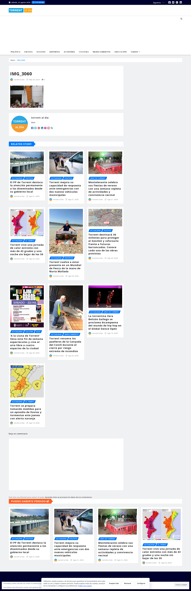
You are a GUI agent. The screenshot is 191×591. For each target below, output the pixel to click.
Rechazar (127, 583)
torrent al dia (19, 79)
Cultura (84, 52)
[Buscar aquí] (181, 19)
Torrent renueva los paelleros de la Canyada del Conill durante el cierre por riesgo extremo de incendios (65, 345)
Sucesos (41, 52)
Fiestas (28, 52)
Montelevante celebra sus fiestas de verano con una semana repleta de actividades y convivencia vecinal (104, 188)
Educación (121, 52)
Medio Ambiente (102, 52)
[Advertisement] (88, 32)
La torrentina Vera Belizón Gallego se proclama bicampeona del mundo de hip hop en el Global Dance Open (104, 322)
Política (15, 52)
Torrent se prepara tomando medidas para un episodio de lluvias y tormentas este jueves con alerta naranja (26, 412)
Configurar (141, 583)
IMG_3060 (21, 60)
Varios (135, 52)
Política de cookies (85, 586)
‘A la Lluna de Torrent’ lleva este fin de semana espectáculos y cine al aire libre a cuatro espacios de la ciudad (26, 342)
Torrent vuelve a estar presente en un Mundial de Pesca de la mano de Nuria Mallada (65, 266)
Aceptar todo (114, 583)
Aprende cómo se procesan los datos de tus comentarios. (68, 497)
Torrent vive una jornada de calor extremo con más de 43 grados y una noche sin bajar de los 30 (27, 249)
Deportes (55, 52)
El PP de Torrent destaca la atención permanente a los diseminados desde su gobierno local (26, 187)
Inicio (13, 60)
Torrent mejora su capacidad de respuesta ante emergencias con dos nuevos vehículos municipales (65, 188)
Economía (69, 52)
